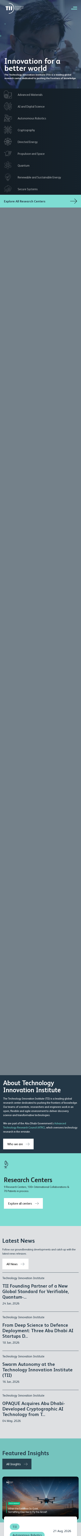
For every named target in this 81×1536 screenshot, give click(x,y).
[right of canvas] (72, 8)
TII (15, 1527)
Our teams (9, 1106)
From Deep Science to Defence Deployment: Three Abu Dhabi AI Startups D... (37, 1330)
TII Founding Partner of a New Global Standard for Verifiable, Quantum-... (35, 1291)
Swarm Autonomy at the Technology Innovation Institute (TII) (37, 1369)
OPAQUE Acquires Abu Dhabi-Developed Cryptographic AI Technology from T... (33, 1408)
